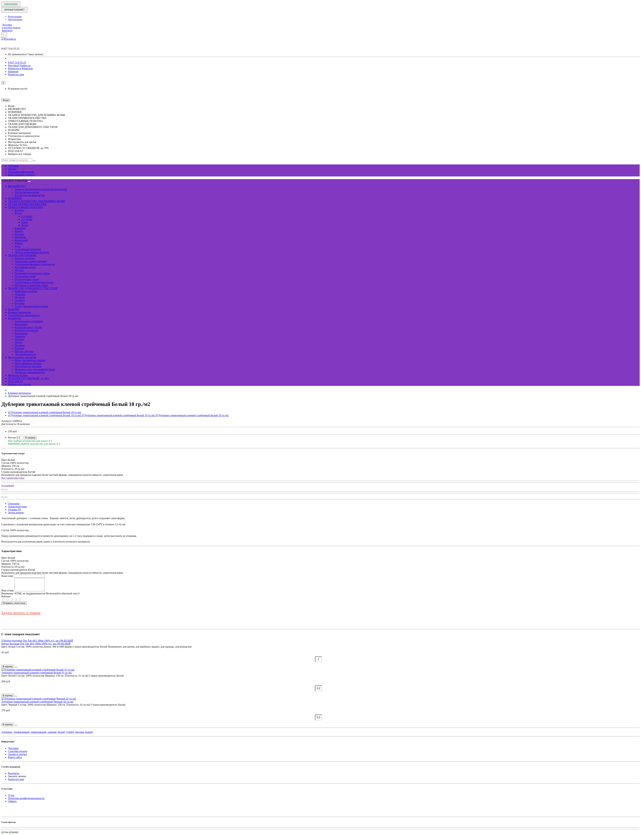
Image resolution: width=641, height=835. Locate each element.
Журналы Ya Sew (18, 375)
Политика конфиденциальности (26, 798)
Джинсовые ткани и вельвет (31, 261)
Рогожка (19, 303)
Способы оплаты (11, 27)
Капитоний (21, 240)
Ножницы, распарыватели (30, 372)
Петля (24, 225)
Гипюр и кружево (25, 258)
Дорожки (20, 294)
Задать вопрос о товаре (21, 613)
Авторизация (15, 19)
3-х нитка (26, 219)
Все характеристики (12, 477)
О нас (11, 795)
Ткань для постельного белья (31, 306)
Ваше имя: (7, 576)
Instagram (13, 71)
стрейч (70, 732)
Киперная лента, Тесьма (28, 327)
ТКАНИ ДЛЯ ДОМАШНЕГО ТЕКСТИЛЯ (32, 288)
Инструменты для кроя (28, 366)
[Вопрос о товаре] (2, 489)
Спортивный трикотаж (28, 249)
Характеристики (17, 506)
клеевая (52, 732)
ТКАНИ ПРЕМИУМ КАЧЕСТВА (27, 204)
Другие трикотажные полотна (32, 252)
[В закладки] (6, 489)
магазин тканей (84, 732)
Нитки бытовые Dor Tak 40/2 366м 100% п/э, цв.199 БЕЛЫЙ (35, 643)
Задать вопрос (16, 512)
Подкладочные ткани (27, 279)
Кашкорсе (20, 228)
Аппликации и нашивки (29, 321)
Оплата (12, 168)
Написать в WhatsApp (20, 68)
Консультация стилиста (21, 174)
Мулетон (20, 297)
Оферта (12, 801)
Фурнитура (14, 318)
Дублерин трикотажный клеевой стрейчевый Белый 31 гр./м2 (36, 672)
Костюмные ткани (25, 267)
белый (61, 732)
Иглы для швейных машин (30, 360)
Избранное (11, 4)
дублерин (6, 732)
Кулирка (19, 210)
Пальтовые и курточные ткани (32, 273)
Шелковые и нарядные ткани (31, 285)
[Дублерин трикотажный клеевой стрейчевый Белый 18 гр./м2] (44, 412)
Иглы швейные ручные (28, 363)
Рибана (19, 243)
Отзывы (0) (14, 509)
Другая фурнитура (25, 354)
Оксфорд (20, 300)
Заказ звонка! (25, 54)
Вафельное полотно (26, 291)
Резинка (19, 348)
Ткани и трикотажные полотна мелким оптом (41, 189)
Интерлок (20, 237)
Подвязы (20, 345)
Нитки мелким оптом (27, 192)
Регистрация (15, 16)
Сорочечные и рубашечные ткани (34, 282)
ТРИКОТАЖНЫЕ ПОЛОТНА (25, 207)
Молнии (19, 339)
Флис (18, 246)
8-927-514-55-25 (17, 62)
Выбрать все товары (19, 384)
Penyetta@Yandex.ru (19, 65)
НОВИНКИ (15, 198)
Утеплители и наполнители (24, 315)
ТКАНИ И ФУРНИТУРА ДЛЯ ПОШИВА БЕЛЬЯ (36, 201)
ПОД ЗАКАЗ (15, 381)
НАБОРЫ (13, 309)
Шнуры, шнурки (24, 351)
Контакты (7, 30)
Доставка (7, 24)
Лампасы (20, 336)
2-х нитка (26, 216)
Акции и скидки (17, 754)
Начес (24, 222)
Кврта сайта (15, 757)
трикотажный (38, 732)
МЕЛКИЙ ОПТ (17, 186)
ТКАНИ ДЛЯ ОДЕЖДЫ (22, 255)
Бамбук (19, 231)
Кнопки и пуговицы (26, 330)
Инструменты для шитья (22, 357)
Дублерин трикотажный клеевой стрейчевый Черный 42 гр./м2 (37, 701)
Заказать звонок (17, 776)
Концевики (21, 333)
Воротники (21, 324)
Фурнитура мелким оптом (30, 195)
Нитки (18, 342)
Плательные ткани (25, 276)
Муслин (19, 270)
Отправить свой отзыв (14, 603)
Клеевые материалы (19, 312)
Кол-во (12, 437)
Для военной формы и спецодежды (35, 264)
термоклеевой (21, 732)
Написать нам (16, 74)
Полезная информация (21, 171)
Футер (18, 213)
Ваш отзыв (7, 590)
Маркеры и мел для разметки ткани (35, 369)
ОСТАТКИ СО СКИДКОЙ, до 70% (28, 378)
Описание (14, 503)
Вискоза (19, 234)
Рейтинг (6, 596)
